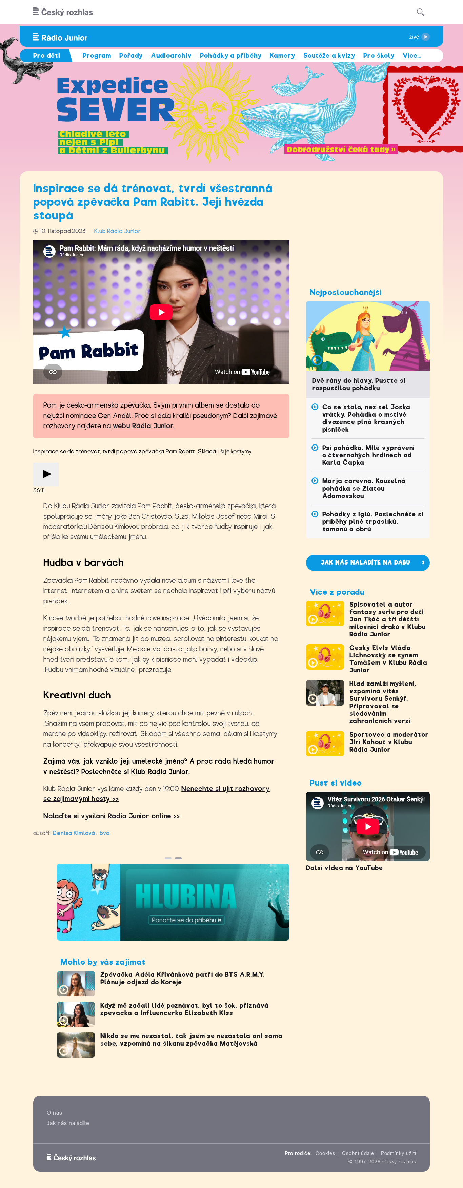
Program (97, 55)
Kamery (282, 55)
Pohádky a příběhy (231, 55)
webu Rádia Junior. (144, 426)
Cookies (325, 1153)
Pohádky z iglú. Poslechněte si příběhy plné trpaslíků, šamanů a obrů (373, 522)
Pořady (131, 55)
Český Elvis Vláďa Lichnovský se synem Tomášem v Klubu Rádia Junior (388, 659)
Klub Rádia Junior (117, 231)
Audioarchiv (171, 55)
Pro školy (379, 55)
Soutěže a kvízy (329, 55)
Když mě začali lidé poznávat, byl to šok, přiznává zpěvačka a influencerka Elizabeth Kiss (184, 1009)
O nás (54, 1113)
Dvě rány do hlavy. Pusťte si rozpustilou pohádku (359, 384)
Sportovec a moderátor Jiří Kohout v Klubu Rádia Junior (389, 742)
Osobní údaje (358, 1153)
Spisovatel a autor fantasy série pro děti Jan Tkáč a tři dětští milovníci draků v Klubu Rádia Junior (387, 619)
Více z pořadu (337, 592)
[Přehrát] (46, 474)
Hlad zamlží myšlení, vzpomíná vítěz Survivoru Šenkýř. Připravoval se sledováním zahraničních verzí (383, 702)
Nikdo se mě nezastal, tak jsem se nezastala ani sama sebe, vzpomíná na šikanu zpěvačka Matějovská (191, 1039)
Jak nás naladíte (68, 1123)
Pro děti (46, 55)
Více (412, 55)
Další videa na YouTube (344, 867)
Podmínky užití (398, 1153)
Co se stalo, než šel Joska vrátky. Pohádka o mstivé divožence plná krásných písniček (366, 418)
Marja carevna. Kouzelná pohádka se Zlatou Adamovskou (364, 488)
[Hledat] (420, 12)
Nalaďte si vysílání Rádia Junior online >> (111, 816)
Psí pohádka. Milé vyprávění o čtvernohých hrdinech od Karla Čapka (368, 455)
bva (105, 833)
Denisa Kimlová (74, 833)
